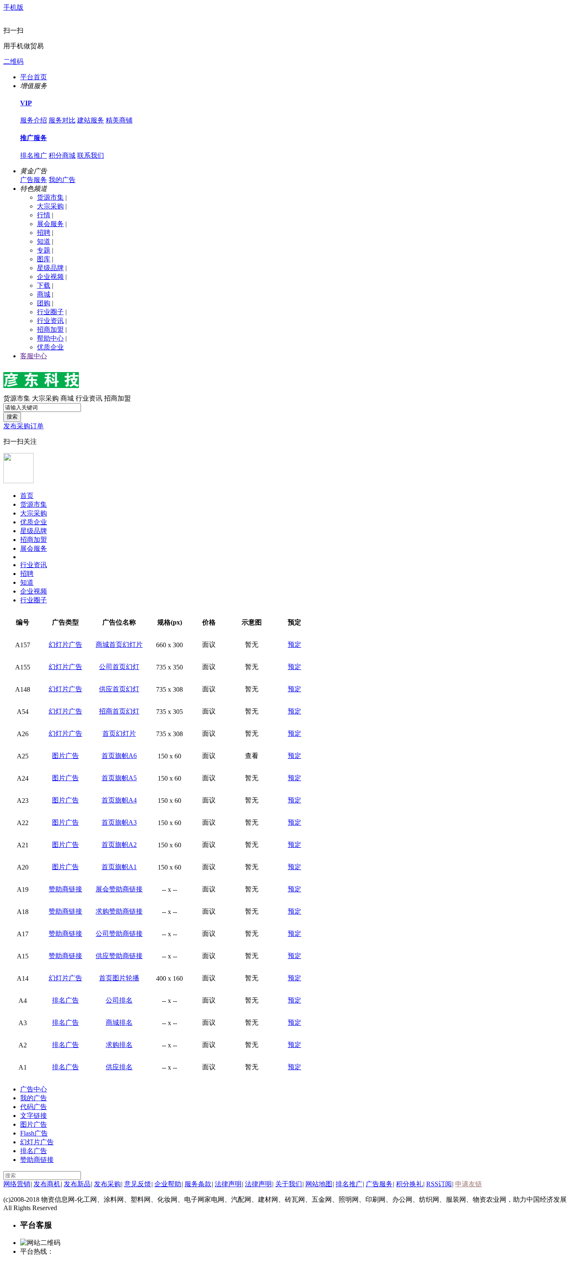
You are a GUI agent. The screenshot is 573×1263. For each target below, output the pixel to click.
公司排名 (119, 1000)
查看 (251, 755)
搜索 (12, 417)
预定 (294, 644)
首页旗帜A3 (119, 822)
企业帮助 (167, 1183)
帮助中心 (50, 338)
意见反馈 (137, 1183)
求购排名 (119, 1044)
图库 (43, 259)
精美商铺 (119, 120)
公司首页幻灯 (119, 666)
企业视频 (50, 276)
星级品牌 (50, 267)
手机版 (13, 7)
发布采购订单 (23, 426)
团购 (43, 303)
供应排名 (119, 1066)
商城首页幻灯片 (119, 644)
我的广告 (62, 179)
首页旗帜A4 (119, 800)
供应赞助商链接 (119, 955)
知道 (43, 241)
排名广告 (65, 1000)
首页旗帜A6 (119, 755)
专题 (43, 250)
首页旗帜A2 (119, 844)
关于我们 (288, 1183)
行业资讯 (50, 320)
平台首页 (33, 77)
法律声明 (228, 1183)
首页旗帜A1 (119, 866)
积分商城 (62, 155)
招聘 (43, 232)
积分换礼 (409, 1183)
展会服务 (50, 223)
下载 (43, 285)
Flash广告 (34, 1133)
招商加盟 (50, 329)
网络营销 (16, 1183)
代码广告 (33, 1106)
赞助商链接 (65, 889)
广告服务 (33, 179)
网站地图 (318, 1183)
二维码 (13, 61)
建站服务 (90, 120)
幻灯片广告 (65, 644)
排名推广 (33, 155)
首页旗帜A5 (119, 777)
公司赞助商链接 (119, 933)
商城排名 (119, 1022)
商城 (43, 294)
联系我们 (90, 155)
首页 (27, 495)
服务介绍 (33, 120)
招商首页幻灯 (119, 711)
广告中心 (33, 1089)
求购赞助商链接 (119, 911)
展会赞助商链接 (119, 889)
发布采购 (107, 1183)
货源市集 (50, 197)
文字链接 (33, 1115)
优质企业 (50, 347)
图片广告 (65, 755)
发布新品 (77, 1183)
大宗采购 (50, 206)
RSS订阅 (439, 1183)
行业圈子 (50, 311)
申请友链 (468, 1183)
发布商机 (47, 1183)
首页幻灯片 (119, 733)
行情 (43, 215)
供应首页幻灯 (119, 689)
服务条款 (198, 1183)
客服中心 (33, 355)
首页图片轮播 (119, 978)
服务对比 (62, 120)
